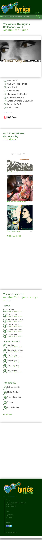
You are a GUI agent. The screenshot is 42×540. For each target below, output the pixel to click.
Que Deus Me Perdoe (17, 84)
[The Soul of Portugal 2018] (21, 215)
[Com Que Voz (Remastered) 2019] (21, 158)
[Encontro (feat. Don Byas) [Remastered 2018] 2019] (21, 186)
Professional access (12, 532)
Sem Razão (12, 87)
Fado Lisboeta (13, 107)
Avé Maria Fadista (15, 97)
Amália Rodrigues (15, 30)
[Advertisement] (21, 263)
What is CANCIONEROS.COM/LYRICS (16, 503)
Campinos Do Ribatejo (17, 94)
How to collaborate (11, 506)
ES (36, 13)
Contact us (9, 504)
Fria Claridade (13, 90)
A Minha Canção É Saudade (20, 101)
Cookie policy (10, 515)
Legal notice (10, 514)
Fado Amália (13, 80)
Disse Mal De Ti (14, 104)
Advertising (9, 517)
